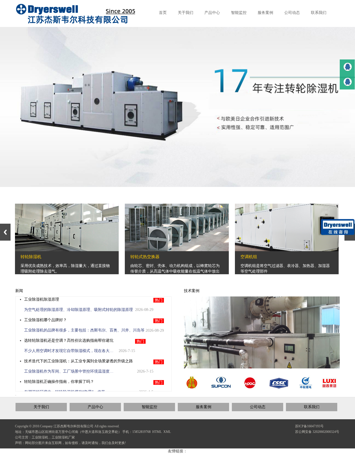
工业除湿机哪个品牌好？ (45, 320)
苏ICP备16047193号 (309, 426)
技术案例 (191, 291)
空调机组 (248, 257)
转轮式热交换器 (144, 257)
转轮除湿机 (31, 257)
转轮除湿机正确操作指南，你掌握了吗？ (59, 382)
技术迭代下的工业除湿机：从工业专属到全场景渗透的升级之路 (78, 361)
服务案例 (203, 407)
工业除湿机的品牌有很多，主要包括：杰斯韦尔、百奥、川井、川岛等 (84, 330)
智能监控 (149, 407)
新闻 (19, 291)
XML (167, 432)
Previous (5, 232)
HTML (157, 432)
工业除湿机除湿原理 (41, 299)
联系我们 (312, 407)
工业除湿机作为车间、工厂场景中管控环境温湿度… (68, 371)
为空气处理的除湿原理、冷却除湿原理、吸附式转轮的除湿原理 (78, 310)
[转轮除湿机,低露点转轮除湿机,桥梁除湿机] (80, 13)
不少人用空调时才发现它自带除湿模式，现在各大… (68, 351)
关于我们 (41, 407)
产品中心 (95, 407)
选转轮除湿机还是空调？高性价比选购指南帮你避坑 (68, 340)
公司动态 (257, 407)
